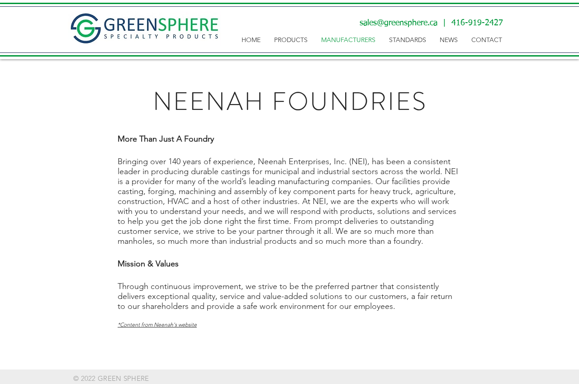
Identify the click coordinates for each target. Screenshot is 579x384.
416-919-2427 (477, 23)
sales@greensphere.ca (398, 23)
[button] (290, 40)
